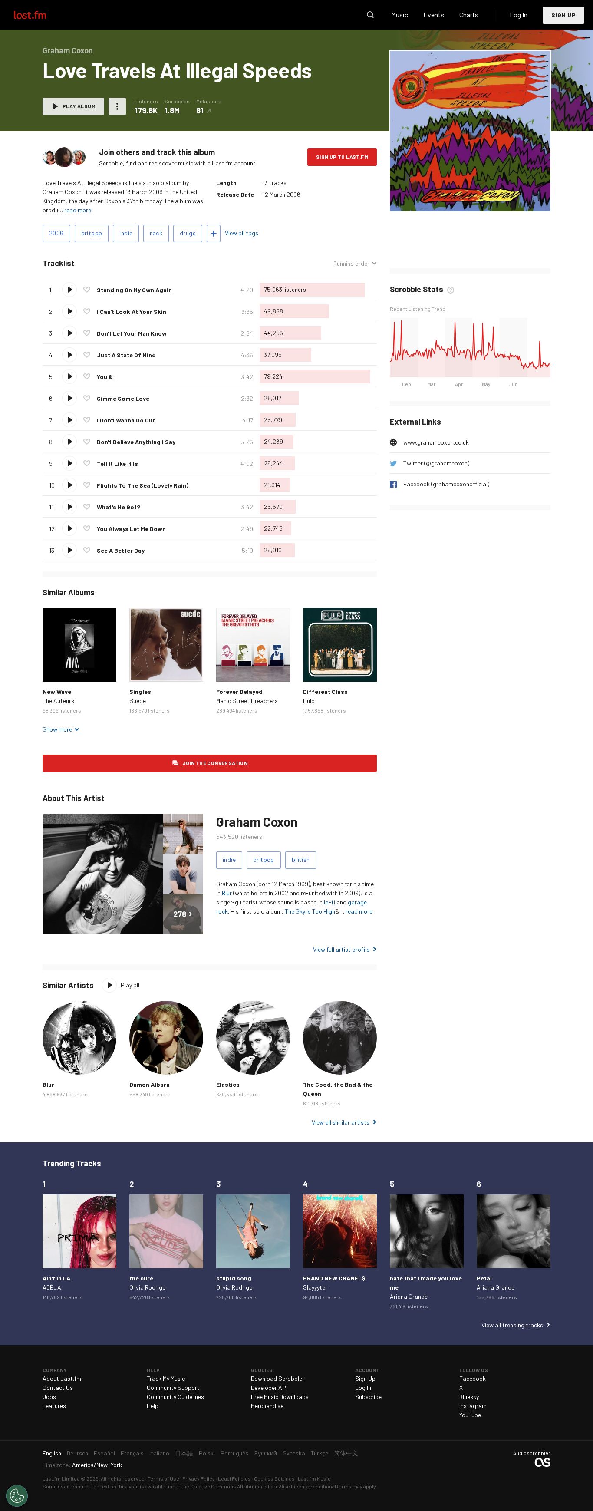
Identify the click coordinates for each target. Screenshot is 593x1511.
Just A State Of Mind (126, 355)
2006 (56, 233)
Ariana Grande (409, 1296)
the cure (141, 1278)
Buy (56, 668)
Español (104, 1453)
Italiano (159, 1453)
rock (156, 233)
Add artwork (441, 199)
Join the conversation (214, 763)
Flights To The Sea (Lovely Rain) (142, 485)
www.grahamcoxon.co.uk (436, 442)
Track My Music (166, 1378)
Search (370, 14)
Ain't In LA (56, 1278)
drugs (188, 233)
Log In (518, 14)
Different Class (325, 691)
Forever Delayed (239, 691)
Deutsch (77, 1453)
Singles (140, 691)
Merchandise (267, 1405)
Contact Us (58, 1387)
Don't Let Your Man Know (132, 333)
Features (54, 1405)
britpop (91, 233)
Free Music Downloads (280, 1396)
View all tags (241, 233)
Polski (207, 1453)
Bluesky (469, 1396)
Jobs (49, 1396)
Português (234, 1453)
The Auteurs (58, 700)
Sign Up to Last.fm (342, 157)
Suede (137, 700)
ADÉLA (52, 1287)
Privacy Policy (198, 1478)
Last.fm (40, 15)
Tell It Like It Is (117, 463)
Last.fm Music (314, 1478)
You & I (106, 376)
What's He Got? (118, 507)
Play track (69, 290)
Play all (130, 985)
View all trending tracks (512, 1325)
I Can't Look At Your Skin (131, 311)
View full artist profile (341, 949)
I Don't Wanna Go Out (126, 420)
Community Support (173, 1387)
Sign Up (563, 15)
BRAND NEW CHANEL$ (334, 1278)
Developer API (269, 1387)
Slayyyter (315, 1287)
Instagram (473, 1405)
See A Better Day (121, 550)
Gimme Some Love (123, 398)
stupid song (233, 1278)
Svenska (294, 1453)
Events (433, 14)
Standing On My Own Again (134, 290)
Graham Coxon (256, 821)
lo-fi (329, 902)
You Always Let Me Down (131, 528)
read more (77, 210)
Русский (265, 1453)
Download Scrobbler (277, 1378)
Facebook (472, 1378)
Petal (484, 1278)
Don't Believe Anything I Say (136, 441)
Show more (57, 729)
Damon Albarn (149, 1084)
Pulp (309, 700)
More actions (117, 106)
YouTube (470, 1415)
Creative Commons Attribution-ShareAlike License (250, 1486)
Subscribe (368, 1396)
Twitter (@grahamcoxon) (436, 463)
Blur (227, 893)
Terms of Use (163, 1478)
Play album (79, 106)
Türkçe (319, 1453)
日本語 (184, 1453)
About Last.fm (62, 1378)
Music (399, 14)
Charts (468, 14)
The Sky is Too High (310, 911)
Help (152, 1405)
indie (125, 233)
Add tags (214, 233)
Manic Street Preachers (247, 700)
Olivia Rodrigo (147, 1287)
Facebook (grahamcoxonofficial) (446, 484)
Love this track (87, 290)
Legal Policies (234, 1478)
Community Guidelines (175, 1396)
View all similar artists (340, 1122)
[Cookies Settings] (17, 1496)
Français (132, 1453)
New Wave (57, 691)
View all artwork (488, 199)
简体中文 (346, 1453)
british (301, 859)
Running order (351, 263)
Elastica (228, 1084)
